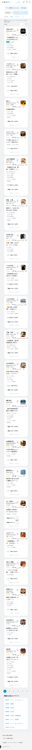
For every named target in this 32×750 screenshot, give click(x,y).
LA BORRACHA (11, 363)
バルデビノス (10, 64)
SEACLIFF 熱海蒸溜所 (13, 29)
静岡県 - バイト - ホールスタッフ (14, 700)
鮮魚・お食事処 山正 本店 (14, 200)
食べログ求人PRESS (7, 735)
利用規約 (5, 742)
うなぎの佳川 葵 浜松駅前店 (14, 265)
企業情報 (20, 742)
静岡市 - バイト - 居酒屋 (12, 719)
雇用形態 (7, 12)
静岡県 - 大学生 (10, 708)
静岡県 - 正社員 (10, 711)
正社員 (11, 16)
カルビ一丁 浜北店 (12, 533)
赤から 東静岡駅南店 (12, 562)
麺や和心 (9, 400)
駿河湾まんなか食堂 (12, 470)
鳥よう (8, 101)
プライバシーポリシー (13, 742)
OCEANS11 (10, 620)
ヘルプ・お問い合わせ (8, 738)
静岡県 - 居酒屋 (10, 704)
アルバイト (17, 16)
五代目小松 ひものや (12, 235)
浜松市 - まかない (10, 727)
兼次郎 (8, 649)
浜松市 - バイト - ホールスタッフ (14, 723)
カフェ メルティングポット (14, 132)
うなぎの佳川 (10, 299)
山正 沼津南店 (10, 159)
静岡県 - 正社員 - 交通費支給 (13, 715)
